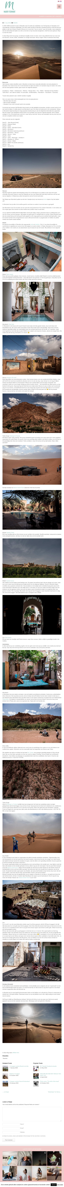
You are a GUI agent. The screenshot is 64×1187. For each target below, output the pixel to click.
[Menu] (59, 6)
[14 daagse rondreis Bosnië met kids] (5, 1068)
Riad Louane (9, 274)
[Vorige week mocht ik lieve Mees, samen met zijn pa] (54, 1158)
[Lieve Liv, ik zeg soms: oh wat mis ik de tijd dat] (24, 1173)
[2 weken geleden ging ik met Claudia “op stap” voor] (9, 1173)
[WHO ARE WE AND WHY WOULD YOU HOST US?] (36, 1076)
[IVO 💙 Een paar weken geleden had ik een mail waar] (24, 1158)
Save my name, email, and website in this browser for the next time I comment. (25, 1136)
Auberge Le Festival (12, 804)
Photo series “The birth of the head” (49, 1081)
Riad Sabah (8, 637)
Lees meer (60, 1184)
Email (22, 1128)
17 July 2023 (7, 23)
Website (22, 1132)
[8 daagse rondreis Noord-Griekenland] (5, 1084)
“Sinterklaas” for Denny (55, 1092)
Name (22, 1124)
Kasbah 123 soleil (11, 377)
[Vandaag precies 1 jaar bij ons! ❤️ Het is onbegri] (54, 1173)
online (45, 199)
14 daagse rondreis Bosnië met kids (19, 1066)
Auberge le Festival (15, 436)
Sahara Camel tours (12, 867)
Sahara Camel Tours (18, 487)
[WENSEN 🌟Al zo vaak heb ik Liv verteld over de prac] (39, 1158)
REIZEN (15, 23)
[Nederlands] (61, 1)
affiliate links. (16, 1052)
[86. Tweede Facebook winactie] (36, 1068)
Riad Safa (11, 324)
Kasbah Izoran (10, 580)
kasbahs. (37, 224)
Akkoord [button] (54, 1184)
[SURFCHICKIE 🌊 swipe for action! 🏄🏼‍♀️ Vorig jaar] (9, 1158)
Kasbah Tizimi (10, 532)
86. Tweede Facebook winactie (48, 1066)
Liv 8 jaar (5, 1092)
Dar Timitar (30, 752)
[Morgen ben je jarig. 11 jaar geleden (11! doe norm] (39, 1173)
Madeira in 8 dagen (15, 1073)
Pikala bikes (5, 699)
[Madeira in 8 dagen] (5, 1076)
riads (32, 224)
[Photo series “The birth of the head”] (36, 1084)
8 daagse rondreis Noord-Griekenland (20, 1081)
